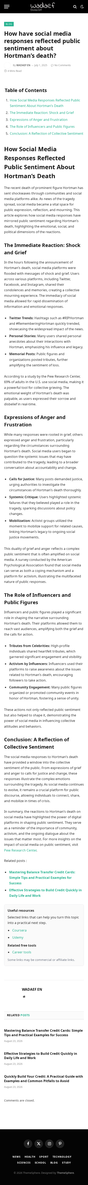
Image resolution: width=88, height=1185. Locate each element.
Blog (9, 24)
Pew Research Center (20, 850)
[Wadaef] (44, 6)
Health (30, 1156)
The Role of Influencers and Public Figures (42, 126)
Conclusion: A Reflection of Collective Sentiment (46, 133)
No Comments (62, 65)
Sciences (24, 1162)
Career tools (21, 952)
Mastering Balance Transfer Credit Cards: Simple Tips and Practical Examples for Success (43, 1032)
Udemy (17, 937)
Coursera (19, 930)
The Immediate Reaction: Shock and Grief (42, 112)
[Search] (75, 6)
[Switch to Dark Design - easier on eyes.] (81, 7)
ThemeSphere (65, 1173)
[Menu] (6, 6)
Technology (62, 1156)
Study (66, 1162)
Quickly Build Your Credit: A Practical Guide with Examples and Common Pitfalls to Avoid (43, 1078)
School (40, 1162)
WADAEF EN (23, 65)
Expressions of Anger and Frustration (39, 119)
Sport (43, 1156)
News (16, 1156)
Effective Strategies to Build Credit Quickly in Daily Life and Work (40, 1055)
